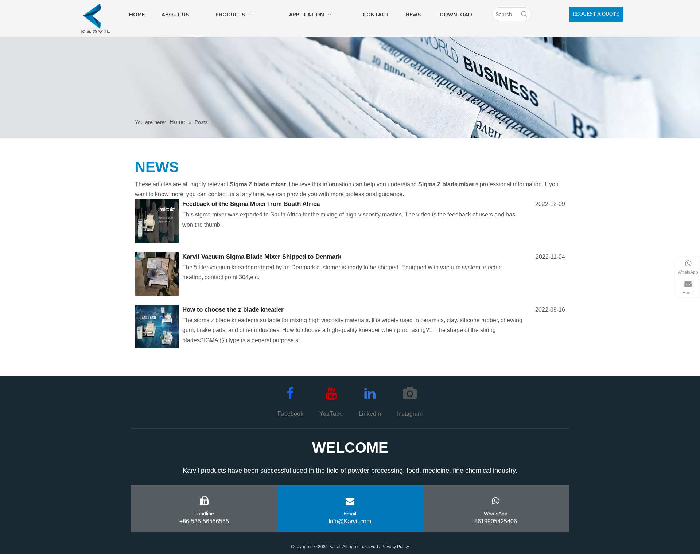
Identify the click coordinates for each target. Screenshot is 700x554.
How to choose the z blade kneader (233, 309)
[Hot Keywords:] (524, 14)
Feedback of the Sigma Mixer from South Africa (251, 203)
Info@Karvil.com (349, 521)
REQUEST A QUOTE (596, 14)
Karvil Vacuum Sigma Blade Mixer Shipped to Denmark (261, 256)
